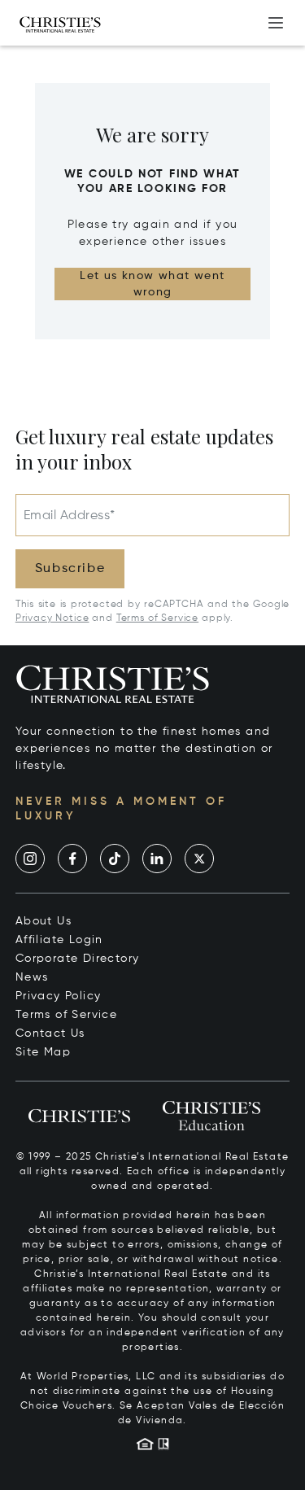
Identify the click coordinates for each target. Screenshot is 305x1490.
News (32, 977)
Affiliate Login (59, 940)
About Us (43, 921)
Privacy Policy (58, 996)
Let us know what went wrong (152, 284)
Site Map (43, 1052)
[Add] (275, 23)
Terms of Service (157, 618)
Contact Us (50, 1033)
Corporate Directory (77, 958)
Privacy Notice (52, 618)
